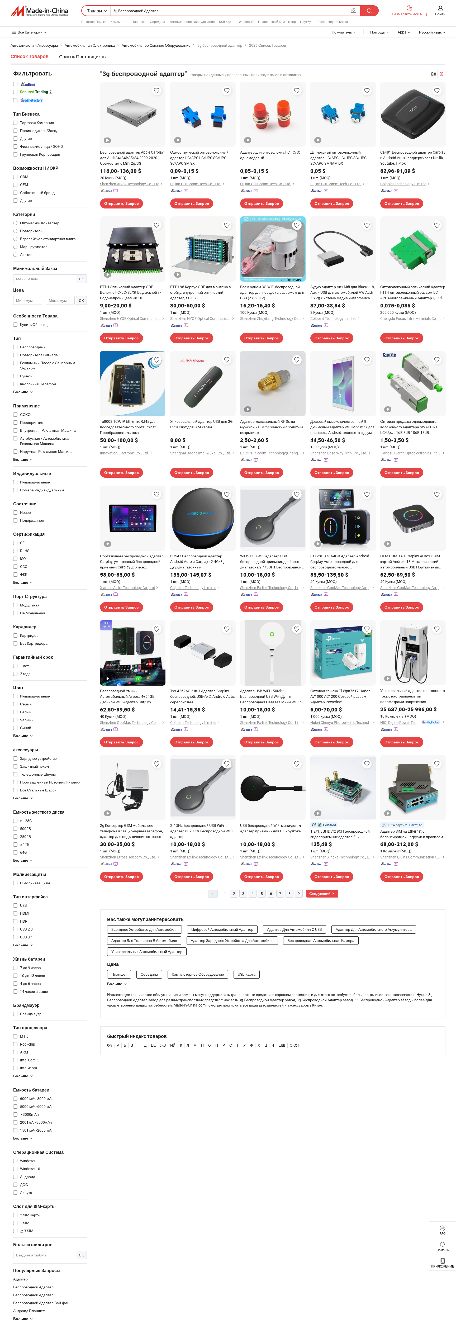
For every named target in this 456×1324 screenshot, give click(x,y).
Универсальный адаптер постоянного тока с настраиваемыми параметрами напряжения (412, 696)
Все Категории (30, 32)
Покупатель (342, 32)
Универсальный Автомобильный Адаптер (146, 951)
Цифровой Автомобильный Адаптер (222, 929)
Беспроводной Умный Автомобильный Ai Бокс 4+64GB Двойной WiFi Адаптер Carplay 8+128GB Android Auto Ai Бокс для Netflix (129, 696)
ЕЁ (153, 1045)
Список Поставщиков (82, 56)
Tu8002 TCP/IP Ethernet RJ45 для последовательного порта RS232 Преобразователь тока (128, 427)
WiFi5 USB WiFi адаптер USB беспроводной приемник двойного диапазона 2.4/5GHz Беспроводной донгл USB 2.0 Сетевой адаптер (270, 561)
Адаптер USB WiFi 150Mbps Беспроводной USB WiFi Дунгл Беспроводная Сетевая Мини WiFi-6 (271, 696)
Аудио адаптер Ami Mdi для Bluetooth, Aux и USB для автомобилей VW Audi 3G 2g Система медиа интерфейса (342, 292)
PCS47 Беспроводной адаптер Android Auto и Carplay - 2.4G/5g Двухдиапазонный (197, 561)
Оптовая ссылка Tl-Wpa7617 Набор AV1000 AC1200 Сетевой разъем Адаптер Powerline (340, 696)
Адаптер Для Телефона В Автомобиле (144, 940)
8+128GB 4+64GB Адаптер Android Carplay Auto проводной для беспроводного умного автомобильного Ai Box (339, 561)
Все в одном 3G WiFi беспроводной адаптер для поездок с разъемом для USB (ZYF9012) (272, 292)
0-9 (109, 1045)
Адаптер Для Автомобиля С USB (294, 929)
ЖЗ (163, 1045)
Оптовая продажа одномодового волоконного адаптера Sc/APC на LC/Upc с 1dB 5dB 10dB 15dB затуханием (409, 427)
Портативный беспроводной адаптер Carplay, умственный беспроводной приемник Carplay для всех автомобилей (132, 561)
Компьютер (119, 22)
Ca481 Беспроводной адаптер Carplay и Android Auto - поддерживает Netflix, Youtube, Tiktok (412, 158)
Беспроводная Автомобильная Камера (320, 940)
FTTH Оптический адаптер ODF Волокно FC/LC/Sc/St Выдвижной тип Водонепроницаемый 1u (132, 292)
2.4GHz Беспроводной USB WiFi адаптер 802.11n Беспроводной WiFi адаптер (201, 831)
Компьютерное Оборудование (192, 22)
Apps (402, 32)
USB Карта (227, 22)
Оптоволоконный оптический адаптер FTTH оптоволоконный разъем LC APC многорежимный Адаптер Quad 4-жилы (412, 292)
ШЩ (281, 1045)
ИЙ (172, 1045)
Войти (440, 13)
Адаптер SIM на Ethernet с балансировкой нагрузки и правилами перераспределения (412, 834)
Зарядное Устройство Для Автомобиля (144, 929)
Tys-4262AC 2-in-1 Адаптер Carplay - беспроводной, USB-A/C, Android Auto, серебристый (202, 696)
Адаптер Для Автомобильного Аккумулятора (374, 929)
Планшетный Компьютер (277, 22)
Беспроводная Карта (332, 22)
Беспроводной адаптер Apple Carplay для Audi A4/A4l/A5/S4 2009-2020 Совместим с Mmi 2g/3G (132, 158)
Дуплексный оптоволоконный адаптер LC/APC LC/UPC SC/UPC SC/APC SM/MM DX (338, 158)
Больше (114, 984)
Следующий (320, 893)
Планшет (139, 22)
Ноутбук (306, 22)
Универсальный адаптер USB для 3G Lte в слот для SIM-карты (201, 424)
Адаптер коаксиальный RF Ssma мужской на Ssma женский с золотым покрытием (271, 427)
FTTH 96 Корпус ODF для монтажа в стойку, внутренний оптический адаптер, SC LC (200, 292)
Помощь (377, 32)
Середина (157, 22)
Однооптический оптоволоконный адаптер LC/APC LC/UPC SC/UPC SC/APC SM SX (199, 158)
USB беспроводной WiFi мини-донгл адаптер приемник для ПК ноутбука (270, 828)
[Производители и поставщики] (39, 10)
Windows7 (246, 22)
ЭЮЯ (294, 1045)
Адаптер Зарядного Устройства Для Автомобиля (232, 940)
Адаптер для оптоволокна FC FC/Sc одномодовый (270, 155)
